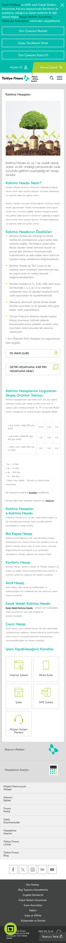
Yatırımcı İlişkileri (7, 799)
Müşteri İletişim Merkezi (18, 731)
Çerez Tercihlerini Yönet (33, 43)
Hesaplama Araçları (17, 769)
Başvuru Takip (53, 938)
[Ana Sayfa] (21, 78)
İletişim (33, 910)
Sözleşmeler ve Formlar (33, 920)
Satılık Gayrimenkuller (11, 821)
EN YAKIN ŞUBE (19, 353)
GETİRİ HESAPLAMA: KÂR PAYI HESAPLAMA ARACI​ (28, 369)
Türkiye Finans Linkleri (11, 843)
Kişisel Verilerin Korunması (33, 900)
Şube (19, 702)
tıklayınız (49, 500)
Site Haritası (32, 884)
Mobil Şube (46, 675)
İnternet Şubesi (19, 675)
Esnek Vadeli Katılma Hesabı (19, 608)
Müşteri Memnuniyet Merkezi (14, 788)
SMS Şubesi (46, 702)
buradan (33, 492)
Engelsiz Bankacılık (33, 895)
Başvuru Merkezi (14, 749)
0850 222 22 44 (45, 931)
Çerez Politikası (11, 4)
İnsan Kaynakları (33, 905)
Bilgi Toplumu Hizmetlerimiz (33, 889)
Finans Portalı (7, 810)
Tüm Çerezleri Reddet (33, 31)
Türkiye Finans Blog (11, 854)
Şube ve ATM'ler (33, 915)
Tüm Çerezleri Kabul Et (33, 55)
